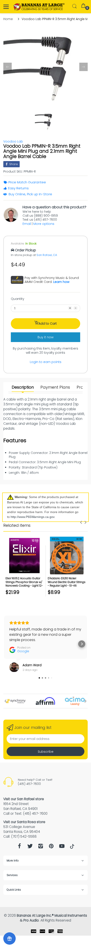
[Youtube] (61, 847)
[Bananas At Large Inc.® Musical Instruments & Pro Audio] (39, 6)
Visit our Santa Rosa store (24, 822)
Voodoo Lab (13, 141)
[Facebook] (19, 847)
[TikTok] (72, 847)
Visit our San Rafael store (23, 799)
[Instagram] (40, 847)
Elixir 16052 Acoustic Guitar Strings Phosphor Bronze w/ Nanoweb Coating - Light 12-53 (24, 583)
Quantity (17, 299)
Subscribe (45, 751)
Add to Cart (47, 323)
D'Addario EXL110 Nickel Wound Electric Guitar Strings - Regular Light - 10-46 (66, 582)
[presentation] (81, 522)
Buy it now (45, 337)
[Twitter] (30, 847)
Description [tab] (23, 387)
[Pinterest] (51, 847)
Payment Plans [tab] (55, 387)
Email (27, 224)
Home (8, 19)
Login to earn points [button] (45, 362)
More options (43, 224)
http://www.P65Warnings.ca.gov (32, 517)
